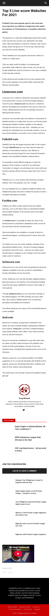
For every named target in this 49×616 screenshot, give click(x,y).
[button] (46, 3)
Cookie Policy (28, 609)
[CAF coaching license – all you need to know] (8, 452)
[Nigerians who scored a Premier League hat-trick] (8, 528)
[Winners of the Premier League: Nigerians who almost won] (8, 517)
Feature (10, 572)
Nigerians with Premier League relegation (30, 534)
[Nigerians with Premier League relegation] (8, 539)
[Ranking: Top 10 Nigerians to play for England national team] (8, 484)
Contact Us (36, 607)
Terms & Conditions (15, 609)
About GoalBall (12, 607)
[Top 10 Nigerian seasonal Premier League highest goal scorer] (8, 506)
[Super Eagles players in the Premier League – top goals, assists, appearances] (8, 495)
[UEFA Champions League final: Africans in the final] (8, 441)
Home (4, 572)
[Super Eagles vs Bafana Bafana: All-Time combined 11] (8, 430)
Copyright (37, 609)
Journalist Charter (24, 607)
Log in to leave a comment (24, 471)
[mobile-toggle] (4, 3)
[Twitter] (24, 410)
